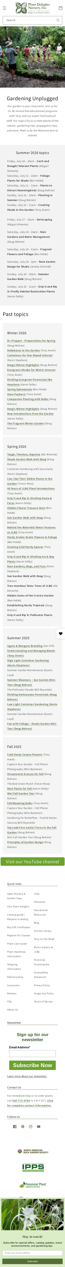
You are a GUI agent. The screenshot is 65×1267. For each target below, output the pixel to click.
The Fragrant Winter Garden (25, 423)
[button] (4, 8)
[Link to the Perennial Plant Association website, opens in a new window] (32, 1187)
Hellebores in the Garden (23, 350)
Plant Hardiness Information (16, 954)
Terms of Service (43, 1001)
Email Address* (19, 1047)
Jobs (37, 893)
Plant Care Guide (17, 943)
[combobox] (32, 20)
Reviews (11, 993)
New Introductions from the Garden (30, 413)
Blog (36, 922)
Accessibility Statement (41, 975)
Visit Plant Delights (18, 906)
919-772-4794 (21, 1100)
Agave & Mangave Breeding (24, 645)
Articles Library (43, 930)
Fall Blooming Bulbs (19, 803)
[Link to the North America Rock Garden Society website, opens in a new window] (32, 1153)
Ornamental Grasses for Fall (25, 774)
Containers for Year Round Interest (30, 355)
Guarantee (13, 985)
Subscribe (32, 1261)
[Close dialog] (62, 1200)
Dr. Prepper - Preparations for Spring (31, 340)
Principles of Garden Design (25, 842)
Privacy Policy (42, 985)
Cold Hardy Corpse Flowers (24, 754)
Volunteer (40, 901)
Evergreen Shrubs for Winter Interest (31, 370)
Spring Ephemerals (19, 389)
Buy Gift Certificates (18, 927)
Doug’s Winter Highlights (23, 365)
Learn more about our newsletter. (27, 1076)
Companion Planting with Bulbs (28, 399)
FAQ (9, 1001)
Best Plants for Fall (19, 788)
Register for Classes (18, 935)
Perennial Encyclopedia (41, 962)
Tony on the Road (44, 939)
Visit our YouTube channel (32, 861)
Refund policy (15, 977)
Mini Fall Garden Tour (21, 793)
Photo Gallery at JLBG (43, 949)
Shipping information (14, 966)
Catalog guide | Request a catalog (17, 917)
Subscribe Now (32, 1065)
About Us (12, 1009)
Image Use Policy (44, 993)
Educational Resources (41, 912)
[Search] (58, 20)
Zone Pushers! (16, 394)
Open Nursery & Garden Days (16, 896)
